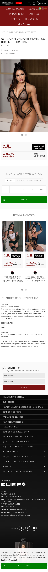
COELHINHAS (19, 32)
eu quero (24, 387)
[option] (24, 95)
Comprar (24, 200)
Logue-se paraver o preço (39, 147)
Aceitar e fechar (24, 566)
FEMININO (10, 32)
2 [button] (26, 135)
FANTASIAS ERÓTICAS (30, 32)
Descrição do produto (13, 298)
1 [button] (22, 135)
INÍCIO (3, 32)
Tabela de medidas (31, 298)
